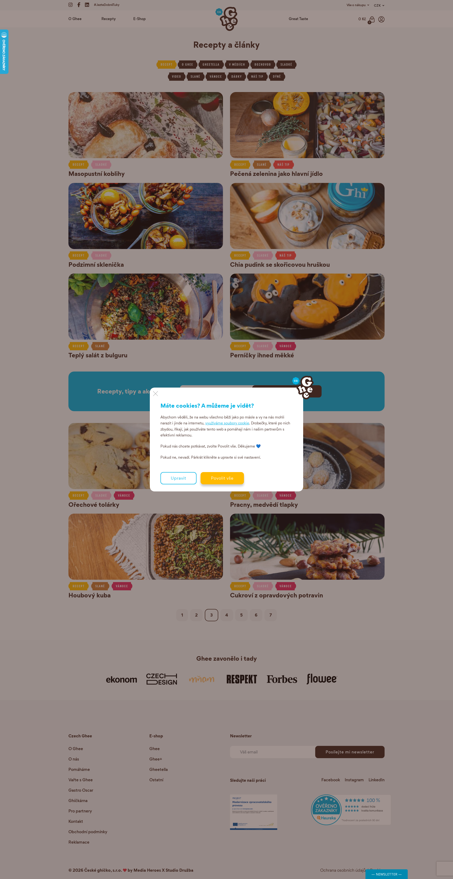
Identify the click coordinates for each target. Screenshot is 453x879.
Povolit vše (222, 478)
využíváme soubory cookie (227, 423)
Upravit (178, 478)
